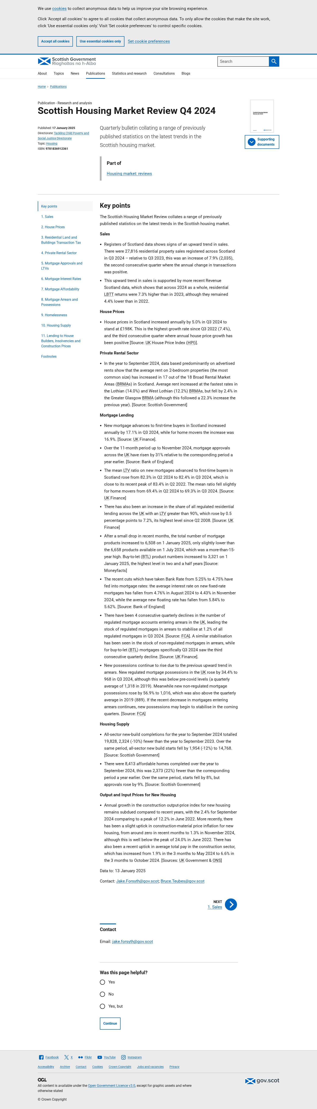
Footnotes (48, 356)
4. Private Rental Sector (59, 253)
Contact (81, 1066)
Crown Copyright (120, 1066)
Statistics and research (129, 73)
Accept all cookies (55, 41)
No (111, 994)
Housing (51, 143)
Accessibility (46, 1066)
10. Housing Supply (56, 325)
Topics (59, 73)
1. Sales (47, 217)
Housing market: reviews (129, 173)
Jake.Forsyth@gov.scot (137, 881)
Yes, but (115, 1006)
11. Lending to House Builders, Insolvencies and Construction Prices (60, 341)
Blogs (186, 73)
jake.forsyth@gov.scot (132, 941)
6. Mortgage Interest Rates (61, 279)
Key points (49, 206)
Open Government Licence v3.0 (111, 1086)
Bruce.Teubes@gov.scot (182, 881)
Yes (111, 982)
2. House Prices (53, 227)
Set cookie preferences (149, 41)
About (42, 73)
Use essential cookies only (100, 41)
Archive (65, 1066)
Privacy (174, 1066)
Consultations (164, 73)
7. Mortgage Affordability (60, 289)
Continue (110, 1023)
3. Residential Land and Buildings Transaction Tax (61, 240)
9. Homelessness (54, 315)
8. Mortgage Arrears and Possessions (59, 302)
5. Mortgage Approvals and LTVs (61, 266)
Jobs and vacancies (150, 1066)
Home (42, 86)
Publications (95, 73)
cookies (59, 8)
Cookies (97, 1066)
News (75, 73)
